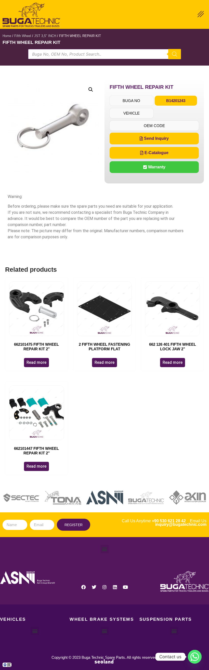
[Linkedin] (115, 587)
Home (7, 36)
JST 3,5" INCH (45, 36)
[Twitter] (94, 587)
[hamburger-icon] (200, 15)
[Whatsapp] (195, 657)
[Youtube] (125, 587)
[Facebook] (83, 587)
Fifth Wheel (22, 36)
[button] (90, 89)
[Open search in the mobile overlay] (104, 54)
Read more (36, 362)
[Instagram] (104, 587)
